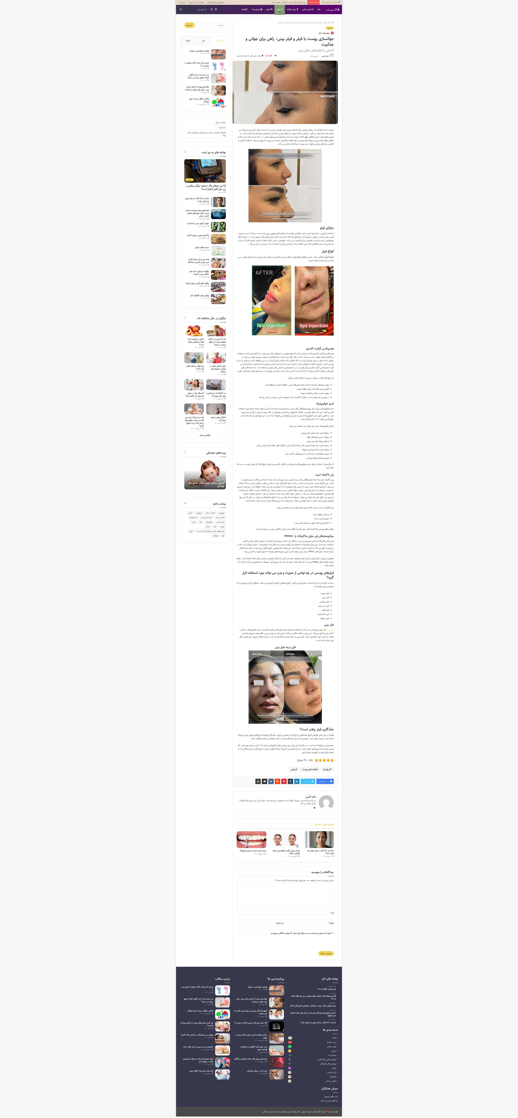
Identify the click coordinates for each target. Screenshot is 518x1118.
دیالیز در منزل (220, 122)
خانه (319, 9)
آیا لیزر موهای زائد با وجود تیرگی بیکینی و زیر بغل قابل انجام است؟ (206, 187)
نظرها (188, 40)
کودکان (215, 535)
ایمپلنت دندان (210, 512)
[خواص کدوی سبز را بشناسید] (218, 227)
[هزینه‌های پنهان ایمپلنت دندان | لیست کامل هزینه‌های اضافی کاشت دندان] (218, 214)
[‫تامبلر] (290, 781)
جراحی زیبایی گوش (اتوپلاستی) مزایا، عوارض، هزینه (286, 852)
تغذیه (268, 9)
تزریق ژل (326, 769)
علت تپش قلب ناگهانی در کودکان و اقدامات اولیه (253, 1048)
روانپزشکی (209, 522)
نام (332, 912)
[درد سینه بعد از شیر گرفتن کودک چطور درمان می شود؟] (218, 78)
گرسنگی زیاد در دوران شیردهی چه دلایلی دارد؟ (194, 394)
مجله (334, 1037)
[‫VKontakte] (271, 781)
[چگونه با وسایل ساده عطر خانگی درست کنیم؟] (218, 275)
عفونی (222, 526)
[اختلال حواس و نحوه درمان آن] (216, 409)
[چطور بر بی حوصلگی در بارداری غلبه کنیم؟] (222, 1038)
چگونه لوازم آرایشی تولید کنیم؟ (197, 283)
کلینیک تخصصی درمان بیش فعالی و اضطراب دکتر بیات (207, 134)
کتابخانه (245, 9)
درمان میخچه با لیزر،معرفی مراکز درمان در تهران (251, 1036)
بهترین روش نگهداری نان (199, 295)
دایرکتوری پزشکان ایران (215, 2)
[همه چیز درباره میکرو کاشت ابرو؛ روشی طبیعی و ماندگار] (218, 263)
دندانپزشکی (193, 517)
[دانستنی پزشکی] (332, 9)
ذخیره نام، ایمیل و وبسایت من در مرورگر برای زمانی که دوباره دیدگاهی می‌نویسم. (300, 933)
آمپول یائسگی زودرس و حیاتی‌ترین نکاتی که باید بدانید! (250, 1012)
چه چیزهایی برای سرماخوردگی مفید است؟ (210, 531)
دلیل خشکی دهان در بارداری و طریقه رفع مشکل (218, 368)
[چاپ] (258, 781)
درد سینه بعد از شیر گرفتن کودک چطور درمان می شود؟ (198, 76)
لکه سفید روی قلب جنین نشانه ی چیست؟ (250, 1022)
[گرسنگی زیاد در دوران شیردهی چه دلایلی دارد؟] (194, 384)
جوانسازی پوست (309, 769)
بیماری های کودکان (328, 1063)
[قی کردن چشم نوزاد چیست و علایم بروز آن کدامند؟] (222, 1026)
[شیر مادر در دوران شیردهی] (276, 1074)
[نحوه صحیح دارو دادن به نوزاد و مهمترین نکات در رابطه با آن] (222, 1062)
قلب (215, 526)
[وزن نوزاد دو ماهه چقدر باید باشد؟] (194, 357)
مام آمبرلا (222, 127)
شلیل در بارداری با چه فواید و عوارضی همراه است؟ (196, 341)
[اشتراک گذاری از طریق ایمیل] (264, 781)
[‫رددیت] (277, 781)
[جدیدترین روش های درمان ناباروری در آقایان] (276, 1062)
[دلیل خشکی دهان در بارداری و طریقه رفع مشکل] (216, 357)
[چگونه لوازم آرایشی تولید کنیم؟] (218, 287)
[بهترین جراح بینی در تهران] (218, 54)
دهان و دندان (331, 1081)
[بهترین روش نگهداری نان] (218, 299)
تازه (203, 40)
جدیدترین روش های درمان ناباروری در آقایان (250, 1058)
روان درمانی (306, 9)
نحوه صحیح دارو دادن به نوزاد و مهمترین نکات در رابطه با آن (198, 1060)
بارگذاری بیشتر (205, 435)
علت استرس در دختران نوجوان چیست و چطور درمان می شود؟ (217, 341)
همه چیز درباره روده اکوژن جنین (201, 1070)
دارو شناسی (331, 1072)
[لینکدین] (297, 781)
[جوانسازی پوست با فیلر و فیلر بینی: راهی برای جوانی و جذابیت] (218, 90)
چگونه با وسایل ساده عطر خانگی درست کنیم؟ (199, 273)
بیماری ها (256, 9)
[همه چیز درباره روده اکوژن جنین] (222, 1074)
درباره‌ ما (182, 2)
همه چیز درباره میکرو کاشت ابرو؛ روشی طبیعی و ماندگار (198, 261)
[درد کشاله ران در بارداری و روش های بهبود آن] (216, 384)
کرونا (191, 531)
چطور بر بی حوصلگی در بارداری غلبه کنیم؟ (197, 1034)
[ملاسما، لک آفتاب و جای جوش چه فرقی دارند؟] (319, 839)
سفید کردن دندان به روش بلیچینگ (253, 850)
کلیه (223, 535)
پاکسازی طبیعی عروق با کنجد (198, 235)
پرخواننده (220, 40)
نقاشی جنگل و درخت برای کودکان (199, 100)
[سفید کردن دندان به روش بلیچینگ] (251, 839)
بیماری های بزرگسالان (327, 1059)
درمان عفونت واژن (202, 247)
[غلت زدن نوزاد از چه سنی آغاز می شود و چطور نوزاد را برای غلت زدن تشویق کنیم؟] (194, 409)
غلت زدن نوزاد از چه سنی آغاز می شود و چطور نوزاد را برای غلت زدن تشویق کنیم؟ (194, 421)
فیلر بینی (330, 629)
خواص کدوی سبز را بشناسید (198, 223)
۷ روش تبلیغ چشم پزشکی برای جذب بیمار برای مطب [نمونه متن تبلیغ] (281, 2)
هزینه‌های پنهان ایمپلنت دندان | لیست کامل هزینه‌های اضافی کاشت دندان (197, 213)
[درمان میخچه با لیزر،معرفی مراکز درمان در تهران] (276, 1038)
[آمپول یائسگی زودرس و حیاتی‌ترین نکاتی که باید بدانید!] (276, 1014)
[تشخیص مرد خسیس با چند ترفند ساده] (222, 1050)
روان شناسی (220, 522)
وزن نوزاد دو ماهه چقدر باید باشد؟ (195, 367)
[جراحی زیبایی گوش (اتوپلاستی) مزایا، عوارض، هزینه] (285, 839)
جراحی (190, 512)
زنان (201, 522)
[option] (205, 474)
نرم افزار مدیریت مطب (329, 1100)
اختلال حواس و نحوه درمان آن (218, 419)
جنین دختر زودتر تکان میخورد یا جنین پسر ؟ (197, 64)
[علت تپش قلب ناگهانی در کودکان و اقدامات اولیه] (276, 1050)
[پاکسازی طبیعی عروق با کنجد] (218, 239)
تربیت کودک (292, 9)
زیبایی (278, 9)
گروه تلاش (316, 1111)
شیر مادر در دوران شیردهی (257, 1070)
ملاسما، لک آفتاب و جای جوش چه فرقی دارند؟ (320, 852)
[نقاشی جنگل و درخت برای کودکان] (218, 102)
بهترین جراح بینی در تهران (199, 50)
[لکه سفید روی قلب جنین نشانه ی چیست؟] (276, 1026)
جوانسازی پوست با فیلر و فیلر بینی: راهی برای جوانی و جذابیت (197, 88)
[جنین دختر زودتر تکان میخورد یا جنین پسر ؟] (218, 66)
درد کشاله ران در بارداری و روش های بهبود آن (216, 394)
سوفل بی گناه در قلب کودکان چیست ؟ (205, 486)
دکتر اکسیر (325, 56)
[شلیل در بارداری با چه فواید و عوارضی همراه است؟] (194, 330)
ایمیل (331, 923)
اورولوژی (221, 512)
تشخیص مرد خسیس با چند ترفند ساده (198, 1046)
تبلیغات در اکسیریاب (196, 2)
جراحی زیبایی (220, 517)
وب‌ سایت (279, 923)
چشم (208, 526)
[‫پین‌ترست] (284, 781)
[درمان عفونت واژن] (218, 251)
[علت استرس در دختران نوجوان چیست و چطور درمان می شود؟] (216, 330)
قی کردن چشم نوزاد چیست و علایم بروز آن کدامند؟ (196, 1024)
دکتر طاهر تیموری (331, 1096)
